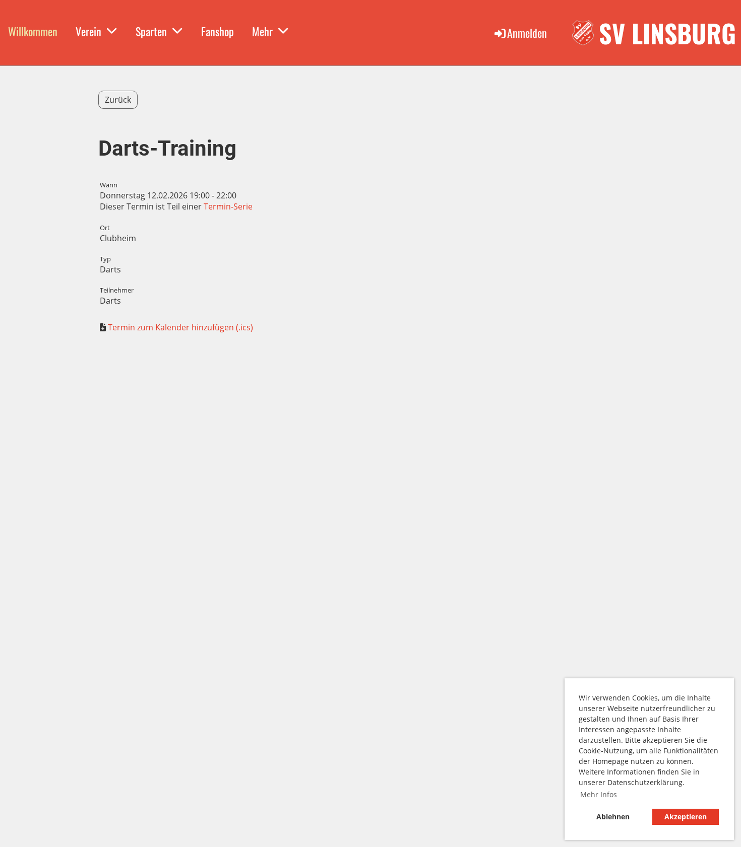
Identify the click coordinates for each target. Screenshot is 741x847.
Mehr (262, 31)
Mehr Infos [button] (598, 794)
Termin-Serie (228, 206)
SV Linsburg (667, 32)
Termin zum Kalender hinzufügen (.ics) (180, 327)
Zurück (118, 99)
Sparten (151, 31)
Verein (88, 31)
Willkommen (32, 31)
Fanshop (217, 31)
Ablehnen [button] (613, 816)
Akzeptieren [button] (685, 816)
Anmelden (527, 33)
